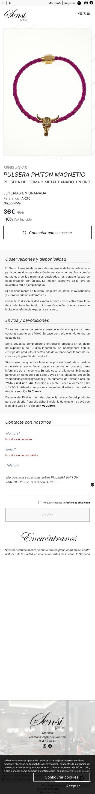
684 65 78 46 (47, 741)
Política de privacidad (77, 502)
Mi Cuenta (34, 391)
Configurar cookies (61, 777)
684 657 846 (24, 383)
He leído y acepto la (66, 502)
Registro (70, 3)
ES (4, 3)
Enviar (47, 515)
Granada (47, 733)
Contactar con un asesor (50, 232)
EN (9, 3)
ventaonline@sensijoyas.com (24, 379)
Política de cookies (80, 770)
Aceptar (73, 786)
